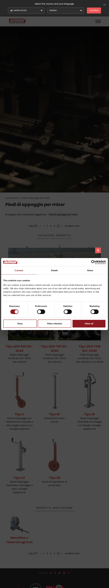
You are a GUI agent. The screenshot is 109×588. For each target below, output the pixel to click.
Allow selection (54, 323)
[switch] (41, 311)
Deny (20, 323)
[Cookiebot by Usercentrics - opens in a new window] (93, 262)
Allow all (89, 323)
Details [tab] (54, 270)
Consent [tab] (19, 270)
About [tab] (90, 270)
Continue (93, 10)
